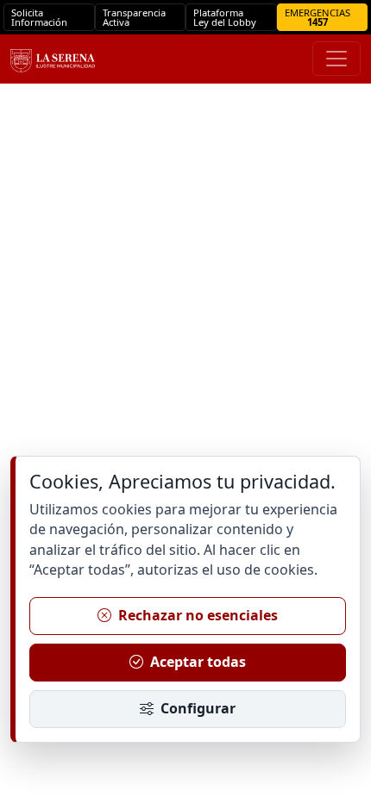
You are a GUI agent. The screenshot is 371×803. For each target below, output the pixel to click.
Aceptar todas (198, 661)
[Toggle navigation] (336, 58)
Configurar (198, 708)
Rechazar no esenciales (198, 615)
